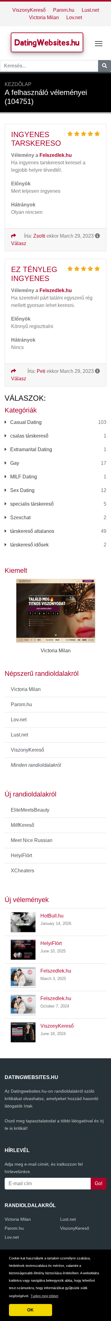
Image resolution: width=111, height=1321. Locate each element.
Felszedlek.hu (55, 970)
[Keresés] (104, 66)
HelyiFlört (21, 855)
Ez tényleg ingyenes (34, 274)
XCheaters (22, 870)
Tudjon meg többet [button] (44, 1296)
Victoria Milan (44, 17)
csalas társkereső (28, 435)
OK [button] (30, 1309)
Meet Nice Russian (31, 840)
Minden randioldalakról (36, 765)
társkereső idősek (29, 544)
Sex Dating (22, 490)
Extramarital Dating (30, 449)
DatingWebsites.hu (47, 42)
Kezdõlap (18, 84)
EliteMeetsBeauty (30, 810)
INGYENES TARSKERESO (36, 139)
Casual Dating (25, 422)
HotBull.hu (52, 915)
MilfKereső (22, 825)
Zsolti (39, 236)
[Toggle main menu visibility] (98, 43)
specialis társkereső (31, 504)
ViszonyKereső (29, 10)
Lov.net (74, 17)
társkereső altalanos (31, 531)
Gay (14, 463)
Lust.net (90, 10)
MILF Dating (23, 476)
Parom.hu (63, 10)
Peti (41, 371)
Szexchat (20, 517)
